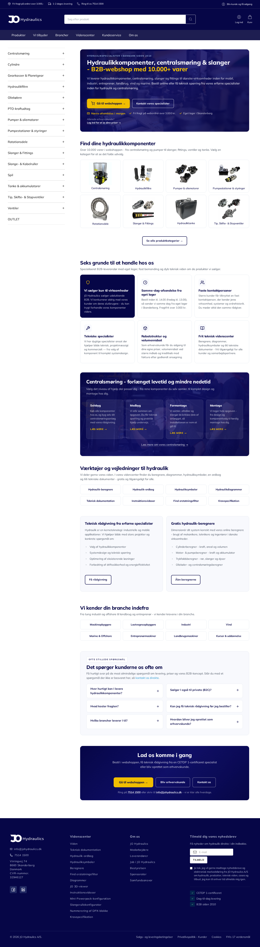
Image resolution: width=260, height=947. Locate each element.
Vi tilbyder (40, 35)
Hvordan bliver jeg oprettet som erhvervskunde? (191, 722)
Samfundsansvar (141, 880)
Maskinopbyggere (100, 624)
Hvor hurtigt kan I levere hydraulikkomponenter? (106, 691)
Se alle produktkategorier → (164, 240)
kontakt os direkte (147, 678)
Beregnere (77, 868)
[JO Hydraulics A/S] (25, 19)
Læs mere (97, 429)
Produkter (19, 35)
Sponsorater (138, 874)
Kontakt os (204, 782)
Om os (133, 35)
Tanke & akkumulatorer (24, 186)
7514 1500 (134, 792)
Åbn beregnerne (185, 579)
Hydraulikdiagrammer (229, 489)
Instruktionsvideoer (143, 500)
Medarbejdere (139, 850)
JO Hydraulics (139, 843)
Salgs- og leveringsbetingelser (154, 937)
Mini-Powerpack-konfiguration (90, 898)
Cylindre (14, 64)
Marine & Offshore (100, 635)
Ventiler (13, 208)
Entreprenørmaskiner (143, 635)
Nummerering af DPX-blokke (89, 911)
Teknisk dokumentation (101, 500)
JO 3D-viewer (79, 886)
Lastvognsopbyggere (143, 624)
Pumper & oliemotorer (23, 120)
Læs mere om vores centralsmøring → (164, 444)
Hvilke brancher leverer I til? (109, 720)
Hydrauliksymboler (186, 489)
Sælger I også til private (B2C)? (190, 690)
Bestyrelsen (138, 868)
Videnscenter (85, 35)
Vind (229, 624)
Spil (10, 175)
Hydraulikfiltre (18, 86)
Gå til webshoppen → (111, 103)
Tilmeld (198, 859)
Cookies (216, 937)
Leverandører (139, 856)
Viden (74, 843)
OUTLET (14, 219)
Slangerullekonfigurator (85, 904)
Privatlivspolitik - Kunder (192, 937)
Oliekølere (15, 97)
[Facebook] (13, 889)
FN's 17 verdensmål (238, 937)
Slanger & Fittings (20, 153)
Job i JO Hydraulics (142, 862)
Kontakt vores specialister (153, 103)
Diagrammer (78, 880)
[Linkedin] (23, 889)
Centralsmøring (19, 53)
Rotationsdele (18, 142)
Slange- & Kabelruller (23, 164)
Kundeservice (111, 35)
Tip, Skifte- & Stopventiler (26, 197)
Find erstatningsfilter (186, 500)
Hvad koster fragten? (104, 706)
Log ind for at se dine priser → (104, 122)
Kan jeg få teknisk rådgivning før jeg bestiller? (200, 706)
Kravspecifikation (228, 500)
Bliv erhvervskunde (172, 782)
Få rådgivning (98, 579)
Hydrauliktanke (186, 223)
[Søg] (191, 19)
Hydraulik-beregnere (100, 489)
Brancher (61, 35)
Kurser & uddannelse (228, 635)
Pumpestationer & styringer (27, 131)
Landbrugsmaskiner (186, 635)
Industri (186, 624)
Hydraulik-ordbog (143, 489)
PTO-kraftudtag (19, 109)
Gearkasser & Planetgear (26, 75)
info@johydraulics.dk (169, 792)
